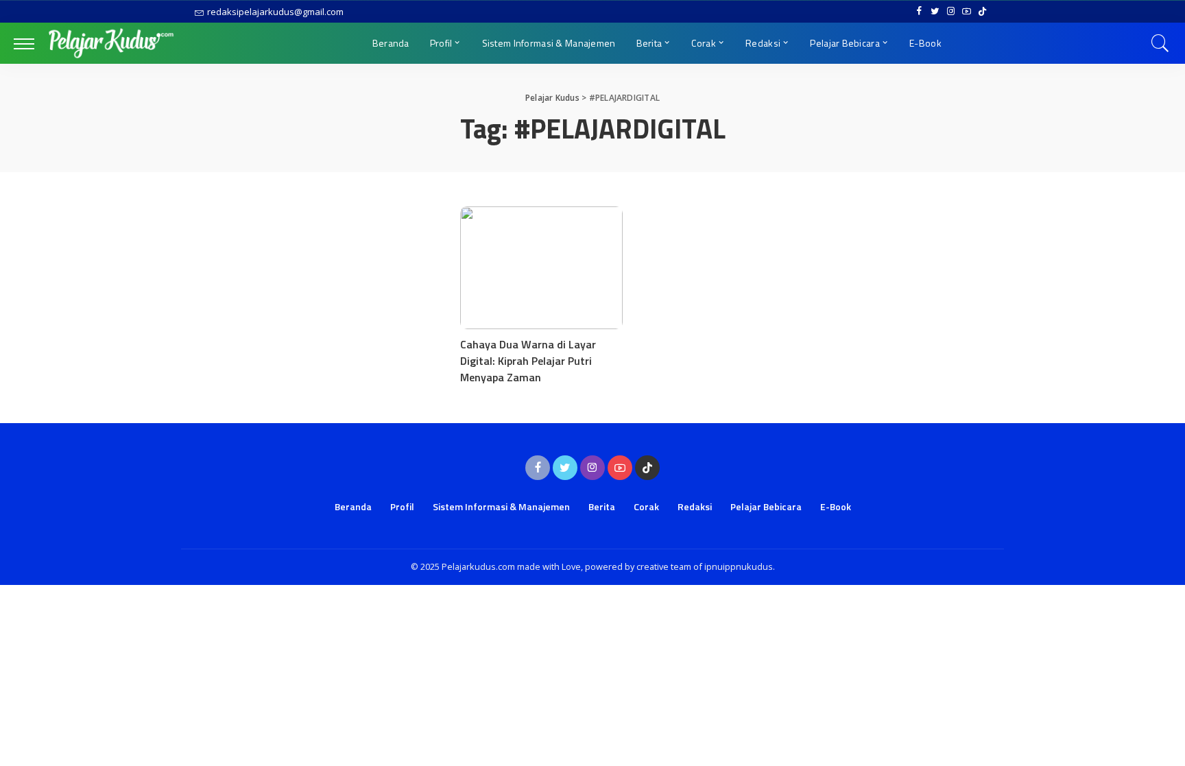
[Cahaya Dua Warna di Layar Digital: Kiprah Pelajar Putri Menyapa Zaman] (541, 267)
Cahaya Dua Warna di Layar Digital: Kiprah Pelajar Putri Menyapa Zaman (528, 360)
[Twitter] (935, 12)
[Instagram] (951, 12)
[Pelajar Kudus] (111, 43)
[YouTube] (966, 12)
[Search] (1160, 43)
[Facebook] (919, 12)
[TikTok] (982, 12)
